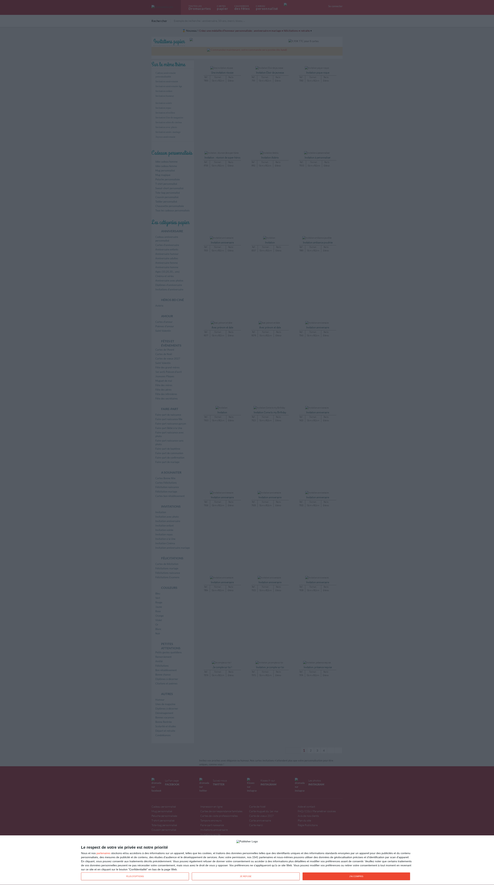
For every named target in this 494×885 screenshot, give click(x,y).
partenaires (103, 853)
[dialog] (247, 860)
